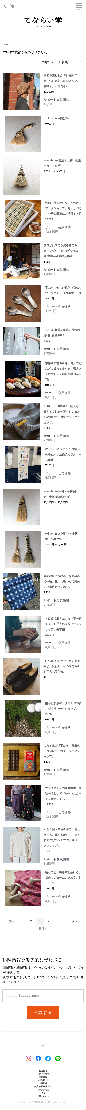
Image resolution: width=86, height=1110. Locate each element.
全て (6, 45)
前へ (11, 921)
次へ (74, 921)
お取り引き (43, 1080)
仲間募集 (43, 1077)
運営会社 (43, 1070)
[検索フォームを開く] (6, 6)
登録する (43, 1012)
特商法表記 (43, 1089)
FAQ (43, 1093)
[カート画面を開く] (12, 6)
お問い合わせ (43, 1096)
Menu (79, 6)
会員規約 (43, 1083)
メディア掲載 (43, 1074)
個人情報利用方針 (43, 1086)
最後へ (43, 928)
